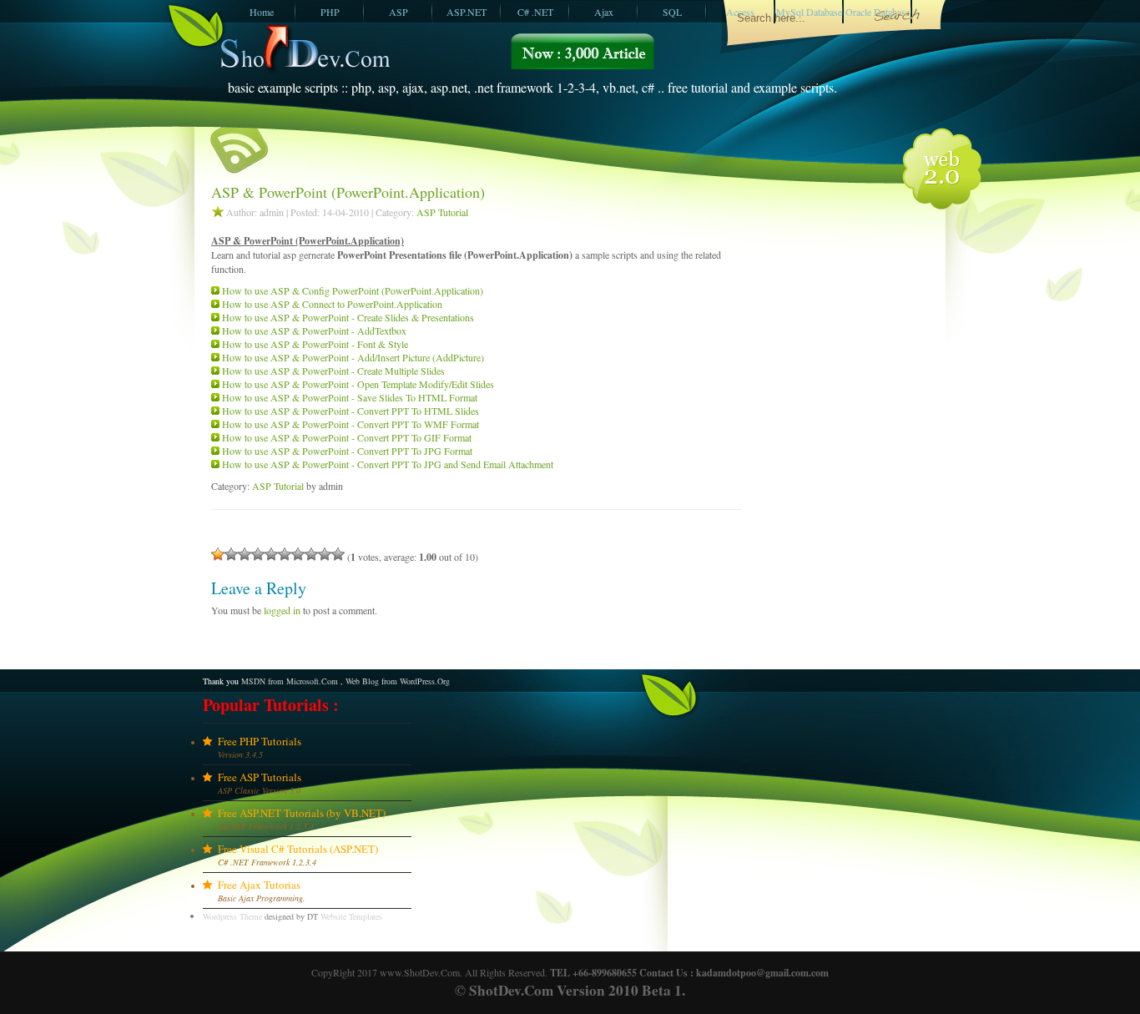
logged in (282, 610)
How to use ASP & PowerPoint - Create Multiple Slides (333, 370)
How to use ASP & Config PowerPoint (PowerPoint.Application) (352, 290)
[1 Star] (217, 554)
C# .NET (535, 11)
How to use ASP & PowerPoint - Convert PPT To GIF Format (347, 437)
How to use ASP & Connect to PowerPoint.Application (332, 303)
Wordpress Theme (232, 916)
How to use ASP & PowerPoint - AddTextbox (314, 330)
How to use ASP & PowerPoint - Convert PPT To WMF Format (350, 424)
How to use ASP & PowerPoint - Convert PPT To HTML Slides (350, 410)
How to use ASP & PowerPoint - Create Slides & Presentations (348, 317)
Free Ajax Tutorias (259, 884)
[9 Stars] (324, 554)
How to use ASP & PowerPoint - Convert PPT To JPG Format (347, 450)
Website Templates (351, 916)
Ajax (603, 11)
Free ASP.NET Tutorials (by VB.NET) (302, 812)
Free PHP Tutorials (259, 741)
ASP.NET (466, 11)
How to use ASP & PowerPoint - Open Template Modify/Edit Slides (358, 384)
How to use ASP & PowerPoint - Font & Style (315, 344)
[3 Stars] (244, 554)
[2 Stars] (231, 554)
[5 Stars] (271, 554)
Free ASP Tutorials (259, 776)
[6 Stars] (284, 554)
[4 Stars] (258, 554)
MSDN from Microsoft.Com (289, 681)
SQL (672, 11)
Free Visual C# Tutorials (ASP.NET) (298, 848)
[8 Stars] (311, 554)
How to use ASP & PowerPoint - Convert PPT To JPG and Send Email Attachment (387, 464)
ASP (398, 11)
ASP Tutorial (442, 212)
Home (262, 11)
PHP (330, 11)
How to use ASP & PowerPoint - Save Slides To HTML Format (349, 397)
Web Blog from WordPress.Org (398, 681)
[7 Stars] (298, 554)
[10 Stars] (338, 554)
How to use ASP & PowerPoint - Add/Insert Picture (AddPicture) (353, 357)
